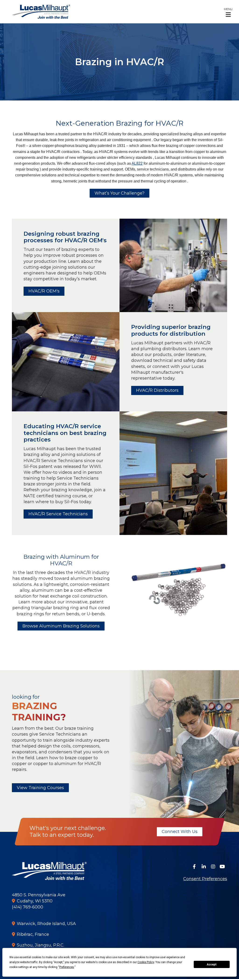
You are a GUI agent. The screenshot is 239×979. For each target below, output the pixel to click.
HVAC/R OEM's (44, 291)
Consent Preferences (205, 878)
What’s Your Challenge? (119, 193)
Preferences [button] (66, 967)
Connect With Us (179, 831)
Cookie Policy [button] (145, 962)
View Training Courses (40, 787)
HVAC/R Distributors (157, 390)
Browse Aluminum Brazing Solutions (61, 626)
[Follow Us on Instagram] (213, 866)
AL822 (137, 163)
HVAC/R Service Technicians (58, 513)
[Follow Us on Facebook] (194, 866)
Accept (212, 964)
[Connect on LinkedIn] (203, 866)
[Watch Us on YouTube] (222, 866)
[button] (228, 12)
